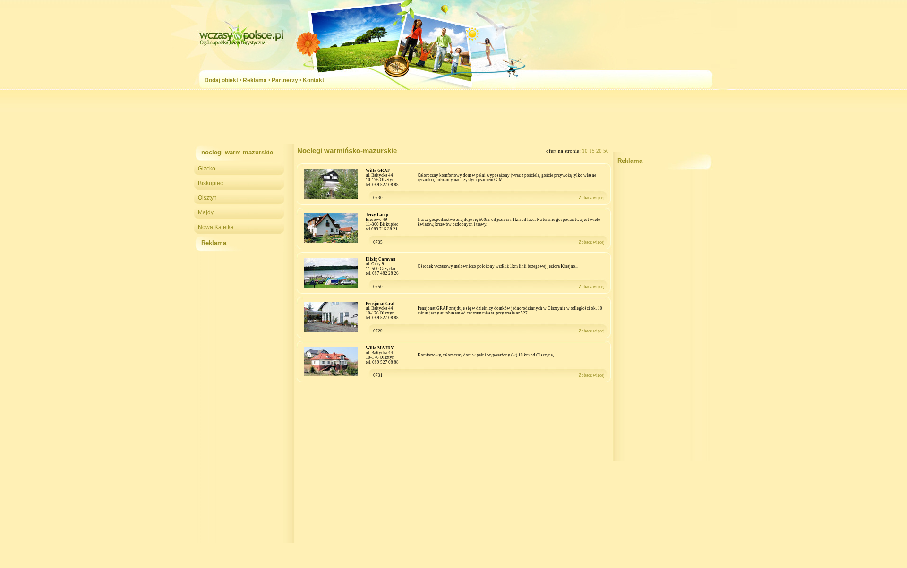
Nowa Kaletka (216, 227)
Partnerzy (285, 80)
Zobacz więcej (592, 197)
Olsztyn (207, 198)
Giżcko (206, 168)
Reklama (255, 80)
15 (592, 150)
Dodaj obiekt (221, 80)
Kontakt (313, 80)
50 (606, 150)
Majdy (206, 212)
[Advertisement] (453, 120)
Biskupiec (210, 183)
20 (599, 150)
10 (585, 150)
